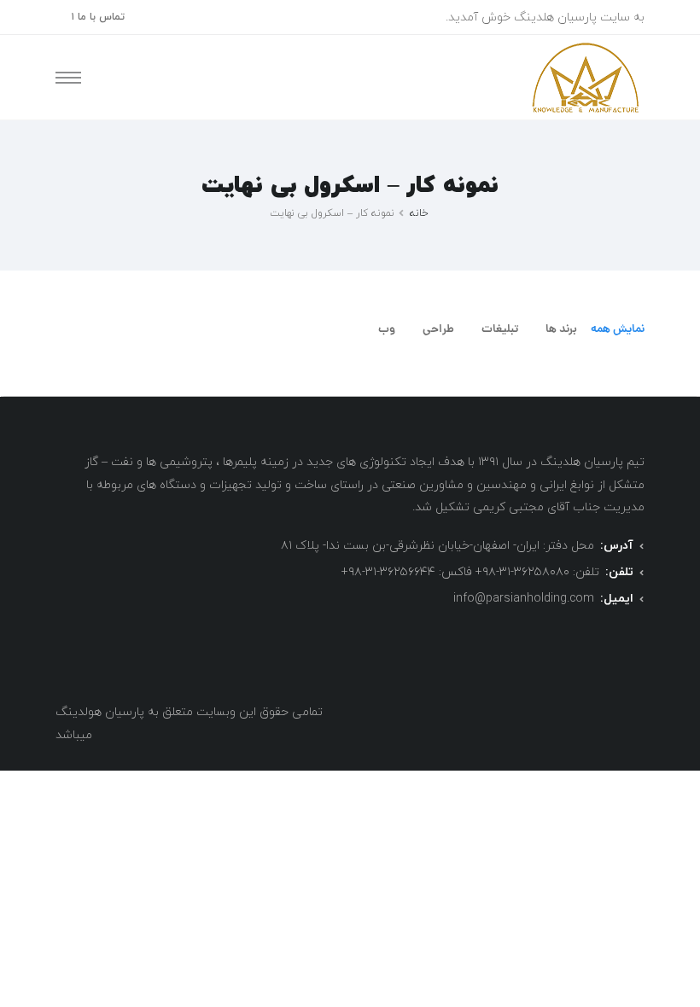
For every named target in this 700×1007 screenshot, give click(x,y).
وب (386, 330)
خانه (419, 213)
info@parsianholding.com (523, 599)
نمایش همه (618, 330)
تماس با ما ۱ (98, 17)
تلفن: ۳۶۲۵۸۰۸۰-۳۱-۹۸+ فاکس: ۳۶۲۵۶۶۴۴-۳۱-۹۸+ (470, 572)
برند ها (561, 330)
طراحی (438, 330)
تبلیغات (499, 330)
